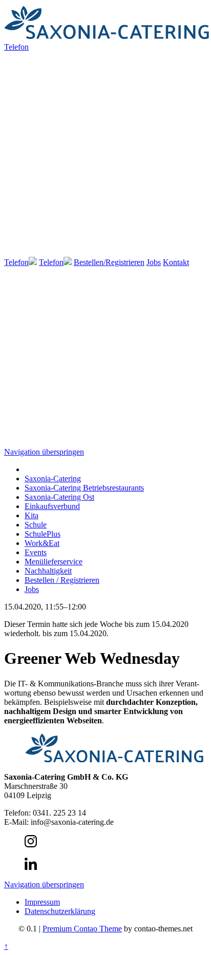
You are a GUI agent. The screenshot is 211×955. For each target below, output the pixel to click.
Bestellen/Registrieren (109, 262)
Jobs (153, 262)
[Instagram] (31, 844)
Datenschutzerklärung (60, 911)
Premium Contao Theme (82, 928)
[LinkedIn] (31, 867)
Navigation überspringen (44, 452)
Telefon (16, 262)
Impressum (42, 902)
